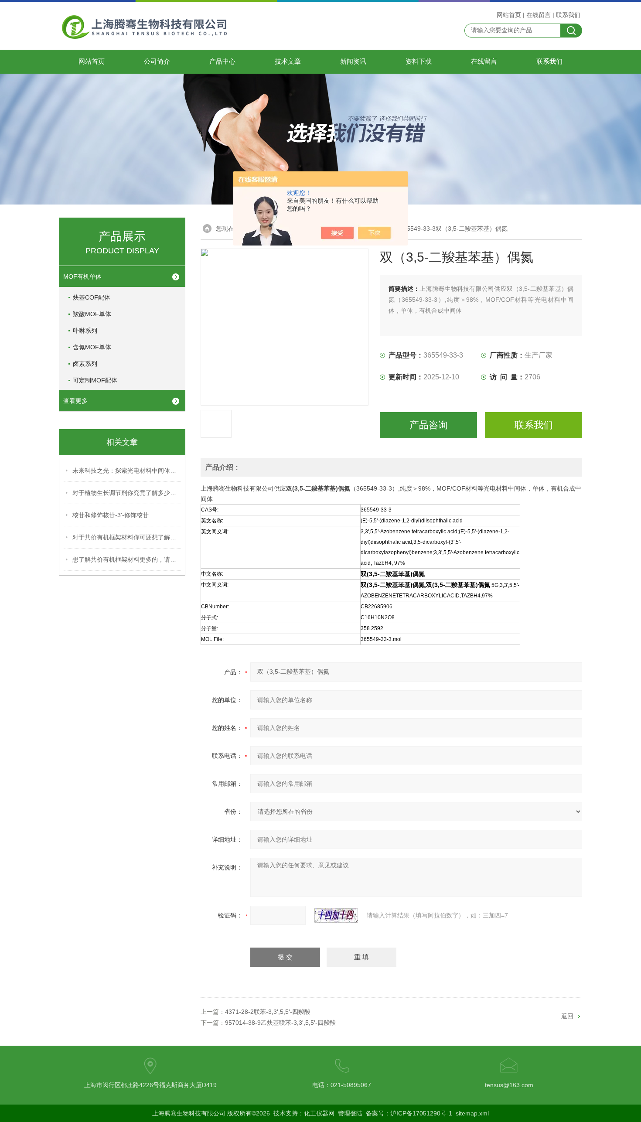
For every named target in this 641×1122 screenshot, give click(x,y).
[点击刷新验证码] (336, 915)
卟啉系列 (85, 330)
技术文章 (288, 61)
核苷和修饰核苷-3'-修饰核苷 (110, 515)
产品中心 (222, 61)
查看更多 (75, 400)
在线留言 (538, 14)
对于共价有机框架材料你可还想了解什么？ (126, 537)
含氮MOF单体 (92, 347)
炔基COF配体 (91, 297)
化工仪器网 (319, 1113)
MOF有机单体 (82, 276)
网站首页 (509, 14)
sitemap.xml (472, 1113)
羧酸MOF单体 (92, 313)
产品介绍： (222, 467)
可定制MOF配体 (95, 380)
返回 (567, 1016)
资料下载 (419, 61)
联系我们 (568, 14)
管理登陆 (350, 1113)
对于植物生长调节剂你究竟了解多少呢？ (126, 492)
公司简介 (157, 61)
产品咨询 (428, 424)
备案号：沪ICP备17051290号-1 (409, 1113)
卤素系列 (85, 363)
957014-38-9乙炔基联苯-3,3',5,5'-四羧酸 (280, 1022)
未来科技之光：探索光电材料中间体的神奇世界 (126, 470)
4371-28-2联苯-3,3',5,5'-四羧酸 (267, 1011)
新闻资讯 (353, 61)
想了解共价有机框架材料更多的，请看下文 (126, 559)
